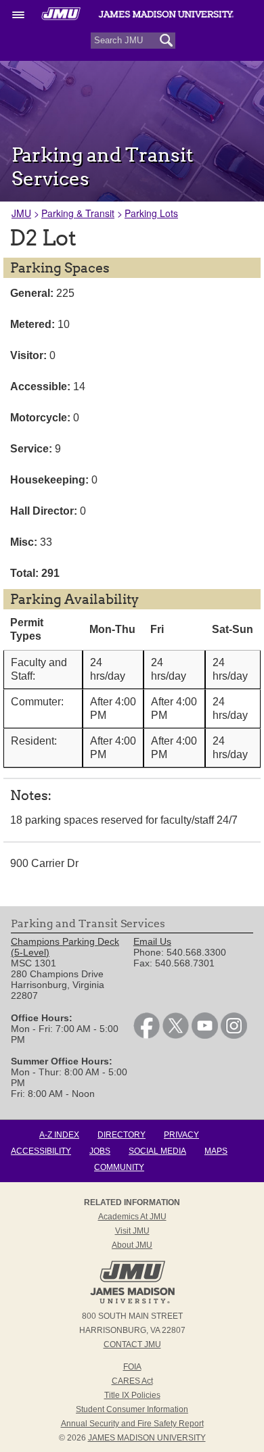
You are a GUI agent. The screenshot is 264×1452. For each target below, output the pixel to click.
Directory (121, 1135)
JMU (21, 213)
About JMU (132, 1245)
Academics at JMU (132, 1216)
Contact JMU (132, 1344)
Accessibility (41, 1151)
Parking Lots (151, 213)
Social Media (157, 1151)
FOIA (132, 1367)
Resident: (34, 741)
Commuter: (37, 701)
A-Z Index (59, 1135)
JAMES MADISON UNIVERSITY (147, 1438)
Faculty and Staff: (39, 669)
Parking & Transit (77, 213)
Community (119, 1167)
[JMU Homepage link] (132, 1302)
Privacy (181, 1135)
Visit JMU (132, 1231)
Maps (215, 1151)
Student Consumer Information (132, 1409)
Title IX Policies (132, 1395)
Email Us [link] (152, 941)
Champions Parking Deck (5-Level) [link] (65, 947)
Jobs (99, 1151)
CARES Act (132, 1381)
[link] (146, 1035)
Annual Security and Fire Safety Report (132, 1423)
